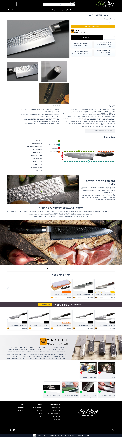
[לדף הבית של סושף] (105, 4)
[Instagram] (14, 430)
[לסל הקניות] (14, 4)
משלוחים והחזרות (56, 410)
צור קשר (58, 422)
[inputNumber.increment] (106, 38)
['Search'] (44, 4)
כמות (114, 36)
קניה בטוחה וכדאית (37, 408)
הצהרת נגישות (57, 419)
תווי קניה (40, 413)
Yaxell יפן (102, 113)
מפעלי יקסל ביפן (51, 125)
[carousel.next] (9, 289)
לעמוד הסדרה (46, 304)
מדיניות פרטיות (56, 416)
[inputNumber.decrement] (113, 38)
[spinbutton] (109, 38)
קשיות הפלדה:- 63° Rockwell (52, 111)
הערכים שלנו (21, 410)
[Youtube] (9, 430)
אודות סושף (21, 408)
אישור (34, 435)
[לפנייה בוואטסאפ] (9, 4)
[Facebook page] (19, 430)
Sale (41, 416)
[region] (61, 289)
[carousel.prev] (113, 289)
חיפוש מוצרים (72, 2)
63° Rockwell (71, 123)
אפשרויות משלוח (56, 408)
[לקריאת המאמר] (99, 372)
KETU (110, 113)
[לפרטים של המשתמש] (19, 4)
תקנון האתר (39, 410)
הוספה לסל (86, 37)
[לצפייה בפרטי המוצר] (105, 286)
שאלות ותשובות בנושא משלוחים (52, 413)
